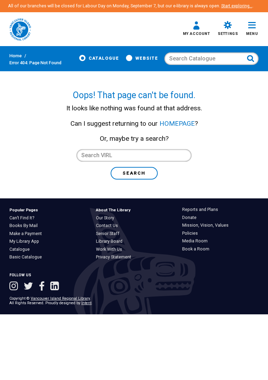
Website (146, 58)
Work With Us (110, 249)
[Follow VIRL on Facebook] (43, 287)
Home (15, 55)
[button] (196, 29)
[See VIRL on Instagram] (15, 287)
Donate (190, 217)
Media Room (196, 241)
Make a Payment (27, 233)
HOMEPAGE (177, 123)
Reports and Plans (201, 209)
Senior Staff (109, 233)
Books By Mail (25, 225)
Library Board (110, 241)
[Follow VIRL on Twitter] (30, 287)
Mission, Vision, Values (207, 225)
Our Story (106, 217)
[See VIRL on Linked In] (54, 287)
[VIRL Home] (20, 30)
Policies (191, 233)
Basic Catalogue (27, 257)
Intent (86, 303)
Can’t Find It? (23, 217)
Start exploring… (236, 5)
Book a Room (197, 249)
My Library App (26, 241)
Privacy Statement (115, 257)
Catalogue (104, 58)
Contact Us (108, 225)
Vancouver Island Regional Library (60, 298)
